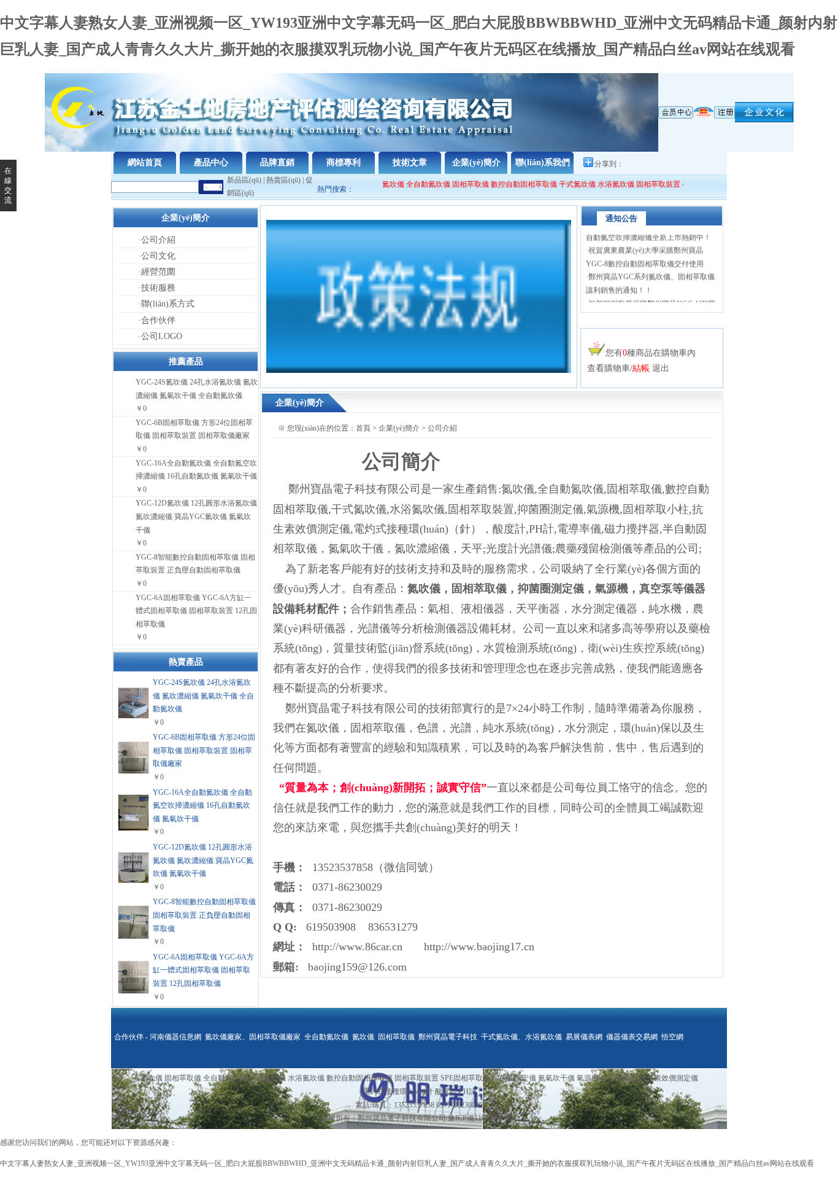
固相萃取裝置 (648, 184)
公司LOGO (161, 336)
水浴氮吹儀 (606, 184)
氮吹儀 (383, 184)
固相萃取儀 (461, 184)
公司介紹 (158, 239)
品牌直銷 (277, 162)
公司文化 (158, 255)
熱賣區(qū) (283, 180)
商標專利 (343, 162)
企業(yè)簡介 (476, 162)
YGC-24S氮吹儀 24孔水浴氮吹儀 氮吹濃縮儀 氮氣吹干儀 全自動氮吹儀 (203, 695)
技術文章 (410, 162)
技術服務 (158, 287)
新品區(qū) (244, 180)
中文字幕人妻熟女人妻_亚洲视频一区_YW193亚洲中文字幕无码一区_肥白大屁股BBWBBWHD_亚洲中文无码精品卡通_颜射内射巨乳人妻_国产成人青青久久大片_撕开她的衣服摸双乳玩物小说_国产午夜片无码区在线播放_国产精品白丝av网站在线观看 (407, 1163)
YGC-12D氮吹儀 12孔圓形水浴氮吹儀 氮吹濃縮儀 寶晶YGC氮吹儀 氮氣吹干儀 (196, 516)
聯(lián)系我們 (542, 162)
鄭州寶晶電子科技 (447, 1037)
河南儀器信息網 (175, 1037)
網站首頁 (145, 162)
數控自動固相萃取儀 (514, 184)
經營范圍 (158, 271)
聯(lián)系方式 (167, 303)
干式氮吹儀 (567, 184)
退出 (660, 368)
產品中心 (211, 162)
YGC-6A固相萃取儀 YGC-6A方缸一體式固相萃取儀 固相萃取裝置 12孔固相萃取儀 (196, 610)
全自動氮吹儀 (418, 184)
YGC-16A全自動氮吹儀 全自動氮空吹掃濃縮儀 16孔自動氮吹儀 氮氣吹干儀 (202, 805)
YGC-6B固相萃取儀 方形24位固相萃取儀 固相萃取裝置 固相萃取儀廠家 (204, 750)
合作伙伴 (158, 320)
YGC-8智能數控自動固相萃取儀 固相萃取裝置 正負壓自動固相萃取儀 (204, 914)
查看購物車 (608, 368)
